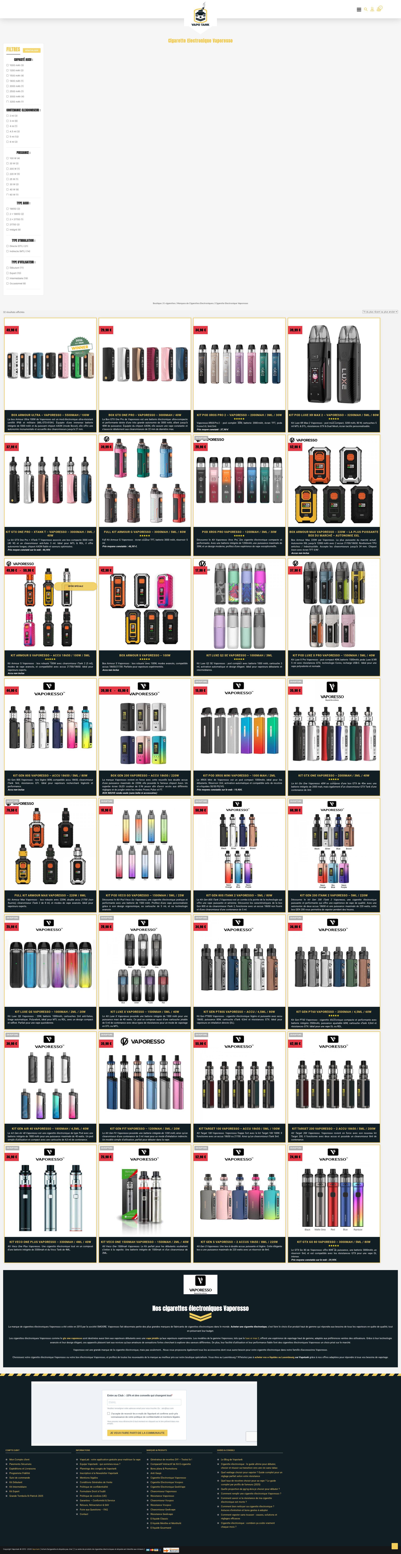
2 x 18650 (17, 214)
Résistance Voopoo (161, 1505)
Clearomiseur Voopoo (162, 1500)
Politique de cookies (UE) (93, 1496)
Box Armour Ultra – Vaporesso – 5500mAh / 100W (50, 415)
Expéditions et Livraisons (22, 1468)
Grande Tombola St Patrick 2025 (26, 1496)
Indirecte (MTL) (20, 251)
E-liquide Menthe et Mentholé (166, 1523)
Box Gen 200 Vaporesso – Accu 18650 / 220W (145, 775)
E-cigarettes (169, 303)
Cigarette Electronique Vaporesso (168, 1477)
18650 (15, 208)
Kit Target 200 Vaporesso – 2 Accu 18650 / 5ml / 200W (334, 1128)
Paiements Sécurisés (20, 1464)
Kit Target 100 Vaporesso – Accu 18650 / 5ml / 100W (239, 1128)
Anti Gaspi (156, 1473)
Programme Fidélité (19, 1473)
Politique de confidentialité (94, 1486)
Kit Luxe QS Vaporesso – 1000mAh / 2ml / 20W (50, 1011)
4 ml (13, 126)
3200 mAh (17, 101)
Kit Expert (14, 1491)
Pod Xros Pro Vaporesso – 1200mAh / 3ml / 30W (239, 532)
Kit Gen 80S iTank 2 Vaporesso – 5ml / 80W (239, 895)
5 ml (14, 136)
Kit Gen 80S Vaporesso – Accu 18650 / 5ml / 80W (50, 775)
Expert (15, 273)
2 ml (14, 115)
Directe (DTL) (19, 246)
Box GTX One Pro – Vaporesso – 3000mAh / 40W (145, 415)
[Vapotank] (200, 13)
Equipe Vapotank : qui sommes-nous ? (100, 1464)
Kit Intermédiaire (18, 1486)
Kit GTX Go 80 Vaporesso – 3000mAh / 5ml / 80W (334, 1242)
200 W (15, 168)
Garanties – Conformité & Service (97, 1500)
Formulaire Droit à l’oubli (93, 1491)
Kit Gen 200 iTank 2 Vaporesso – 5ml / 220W (334, 895)
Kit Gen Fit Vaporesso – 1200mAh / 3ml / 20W (145, 1128)
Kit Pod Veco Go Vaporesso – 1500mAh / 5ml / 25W (145, 895)
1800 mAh (16, 81)
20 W (14, 163)
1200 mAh (16, 70)
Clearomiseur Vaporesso (164, 1491)
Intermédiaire (19, 278)
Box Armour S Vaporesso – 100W (145, 655)
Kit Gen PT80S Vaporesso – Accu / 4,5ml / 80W (239, 1011)
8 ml (14, 141)
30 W (14, 184)
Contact (84, 1514)
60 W (14, 194)
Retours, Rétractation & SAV (94, 1505)
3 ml (14, 121)
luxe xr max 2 (252, 1338)
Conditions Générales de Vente (96, 1482)
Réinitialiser (31, 50)
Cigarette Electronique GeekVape (168, 1486)
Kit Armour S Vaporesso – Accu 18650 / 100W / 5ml (50, 655)
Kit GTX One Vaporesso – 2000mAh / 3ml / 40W (334, 775)
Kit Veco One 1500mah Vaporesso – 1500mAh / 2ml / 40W (145, 1242)
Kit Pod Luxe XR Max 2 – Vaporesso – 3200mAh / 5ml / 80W (334, 415)
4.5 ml (15, 131)
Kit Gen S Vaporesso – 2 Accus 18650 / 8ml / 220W (239, 1242)
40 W (14, 189)
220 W (15, 174)
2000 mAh (17, 86)
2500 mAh (17, 91)
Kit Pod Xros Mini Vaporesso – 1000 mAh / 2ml (239, 775)
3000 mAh (17, 96)
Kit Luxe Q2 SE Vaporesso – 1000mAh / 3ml (239, 655)
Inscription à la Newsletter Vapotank (99, 1473)
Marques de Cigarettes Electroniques (195, 303)
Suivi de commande (19, 1477)
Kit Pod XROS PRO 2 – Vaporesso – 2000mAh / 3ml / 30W (239, 415)
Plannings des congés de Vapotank (98, 1468)
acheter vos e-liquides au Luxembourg (274, 1357)
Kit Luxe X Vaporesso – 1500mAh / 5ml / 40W (145, 1011)
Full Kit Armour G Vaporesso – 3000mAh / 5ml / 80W (145, 532)
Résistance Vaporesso (162, 1496)
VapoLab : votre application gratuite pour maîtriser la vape (110, 1459)
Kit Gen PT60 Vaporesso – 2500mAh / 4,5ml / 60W (334, 1011)
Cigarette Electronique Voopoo (167, 1482)
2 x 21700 (16, 219)
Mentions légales (89, 1477)
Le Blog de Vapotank (232, 1459)
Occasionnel (18, 283)
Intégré (15, 229)
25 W (14, 179)
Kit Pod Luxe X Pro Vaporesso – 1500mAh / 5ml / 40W (334, 655)
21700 (15, 224)
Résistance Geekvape (162, 1514)
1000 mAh (17, 65)
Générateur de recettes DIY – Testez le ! (171, 1459)
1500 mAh (17, 75)
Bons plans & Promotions (164, 1468)
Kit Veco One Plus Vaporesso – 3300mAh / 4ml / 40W (50, 1242)
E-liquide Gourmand (161, 1527)
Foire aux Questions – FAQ (94, 1509)
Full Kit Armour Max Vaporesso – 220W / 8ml (50, 895)
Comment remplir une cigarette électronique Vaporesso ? (251, 1493)
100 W (15, 158)
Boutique (157, 303)
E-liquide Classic (159, 1518)
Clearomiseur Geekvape (163, 1509)
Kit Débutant (15, 1482)
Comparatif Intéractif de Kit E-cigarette (171, 1464)
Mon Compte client (19, 1459)
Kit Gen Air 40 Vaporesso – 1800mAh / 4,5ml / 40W (50, 1128)
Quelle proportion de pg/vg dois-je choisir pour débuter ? (250, 1489)
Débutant (17, 267)
